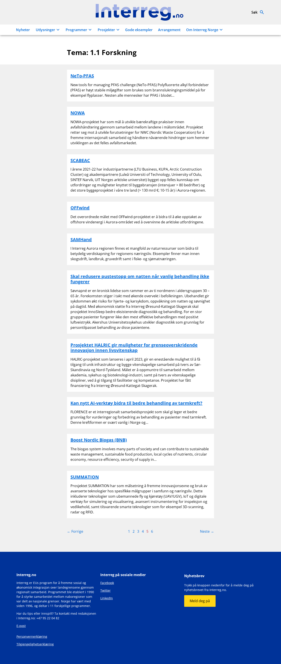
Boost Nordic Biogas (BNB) (98, 440)
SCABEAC (80, 160)
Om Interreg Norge (202, 29)
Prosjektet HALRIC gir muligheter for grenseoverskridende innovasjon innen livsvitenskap (134, 347)
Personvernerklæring (31, 636)
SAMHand (81, 239)
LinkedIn (106, 598)
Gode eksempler (139, 29)
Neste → (207, 531)
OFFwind (80, 208)
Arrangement (169, 29)
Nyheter (23, 29)
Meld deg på (200, 600)
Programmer (76, 29)
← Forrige (75, 531)
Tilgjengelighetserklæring (35, 644)
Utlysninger (45, 29)
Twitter (105, 590)
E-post (21, 626)
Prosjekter (106, 29)
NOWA (77, 113)
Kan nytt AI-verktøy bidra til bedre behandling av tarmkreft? (136, 403)
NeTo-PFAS (82, 76)
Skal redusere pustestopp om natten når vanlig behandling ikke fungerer (139, 279)
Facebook (107, 583)
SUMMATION (84, 477)
